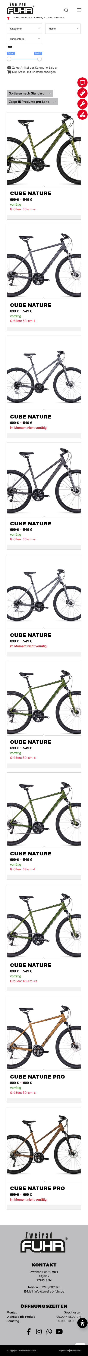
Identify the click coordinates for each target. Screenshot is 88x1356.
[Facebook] (29, 1331)
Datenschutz (75, 1350)
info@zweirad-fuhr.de (49, 1291)
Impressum (64, 1350)
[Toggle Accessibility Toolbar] (82, 1323)
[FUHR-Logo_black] (36, 8)
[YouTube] (59, 1331)
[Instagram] (39, 1331)
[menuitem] (79, 8)
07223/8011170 (50, 1287)
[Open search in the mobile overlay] (66, 8)
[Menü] (79, 8)
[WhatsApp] (49, 1331)
